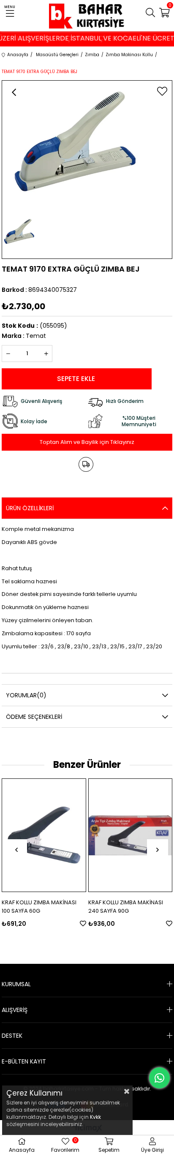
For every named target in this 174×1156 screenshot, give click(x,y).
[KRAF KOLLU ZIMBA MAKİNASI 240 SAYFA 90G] (130, 835)
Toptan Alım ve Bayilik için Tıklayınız (87, 442)
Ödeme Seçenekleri (34, 717)
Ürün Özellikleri (30, 508)
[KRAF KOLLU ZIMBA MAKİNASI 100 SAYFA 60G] (43, 835)
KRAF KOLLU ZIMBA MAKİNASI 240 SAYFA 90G (125, 906)
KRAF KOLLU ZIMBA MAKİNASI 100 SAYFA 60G (39, 906)
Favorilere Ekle (83, 923)
